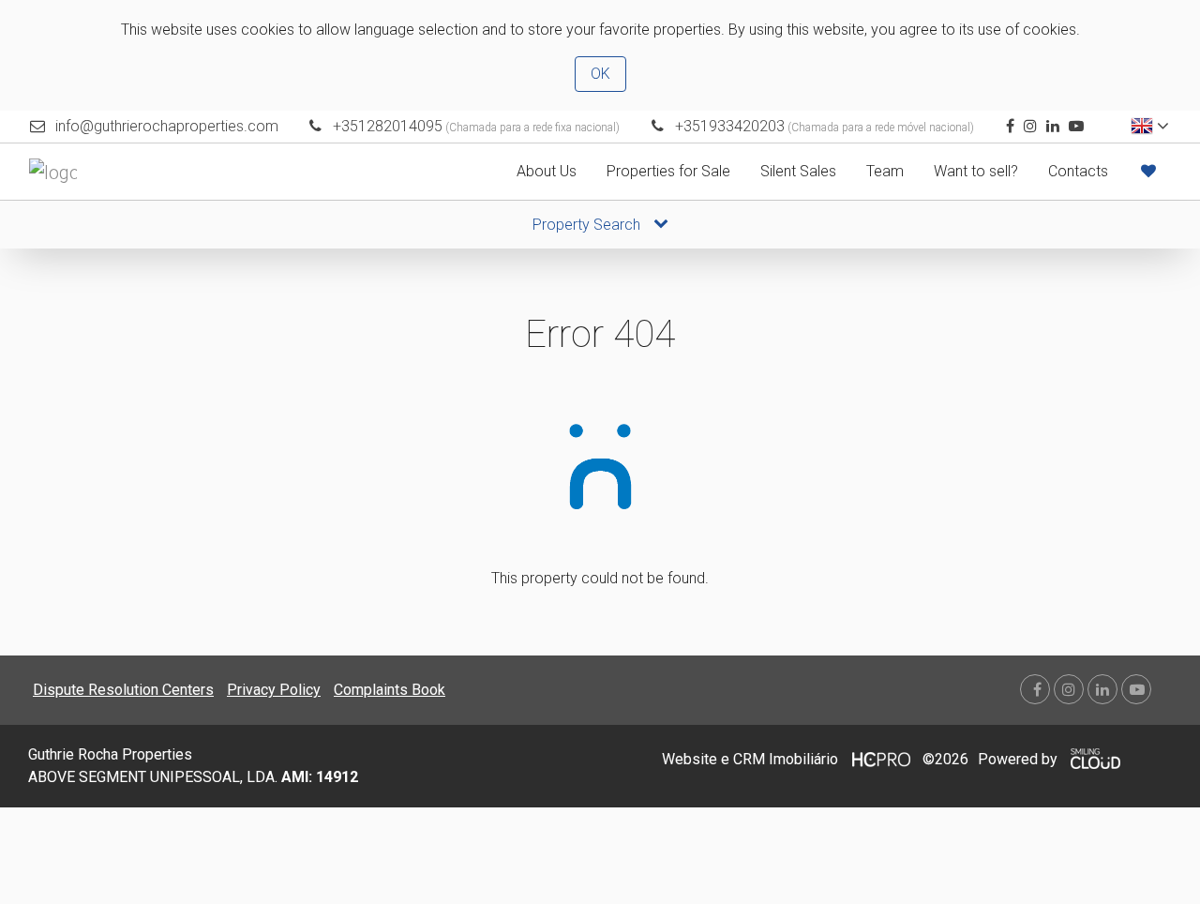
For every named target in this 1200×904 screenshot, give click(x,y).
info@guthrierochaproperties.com (166, 126)
